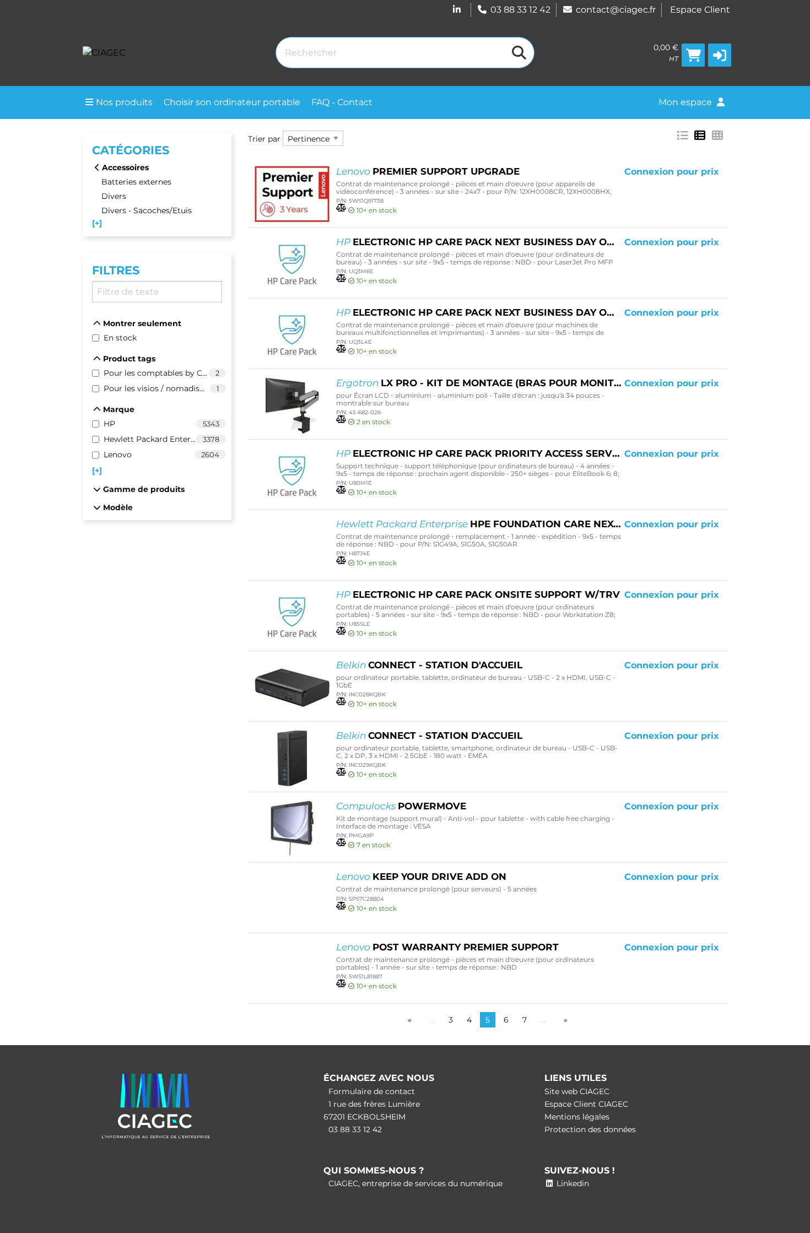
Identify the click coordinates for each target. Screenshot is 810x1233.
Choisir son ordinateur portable (232, 102)
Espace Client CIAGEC (586, 1104)
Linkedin (571, 1183)
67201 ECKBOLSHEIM (364, 1117)
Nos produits (124, 102)
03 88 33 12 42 (520, 9)
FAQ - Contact (341, 102)
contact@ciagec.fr (616, 9)
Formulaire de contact (370, 1091)
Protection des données (590, 1129)
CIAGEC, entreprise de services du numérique (414, 1183)
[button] (719, 55)
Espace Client (700, 9)
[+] (97, 223)
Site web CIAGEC (576, 1091)
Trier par (264, 139)
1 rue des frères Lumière (373, 1104)
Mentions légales (576, 1117)
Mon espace (686, 102)
